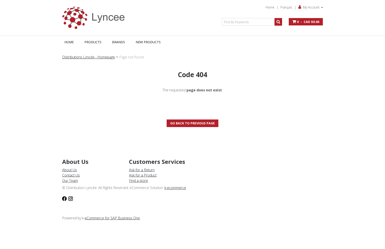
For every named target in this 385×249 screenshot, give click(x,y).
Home (270, 7)
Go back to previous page (192, 123)
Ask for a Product (143, 175)
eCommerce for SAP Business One (112, 218)
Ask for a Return (142, 169)
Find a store (138, 180)
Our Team (70, 180)
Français (286, 7)
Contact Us (71, 175)
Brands (118, 42)
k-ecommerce (175, 187)
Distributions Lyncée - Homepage (88, 57)
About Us (69, 169)
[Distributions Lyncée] (95, 18)
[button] (306, 21)
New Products (148, 42)
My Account (311, 7)
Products (92, 42)
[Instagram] (70, 198)
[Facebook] (64, 198)
